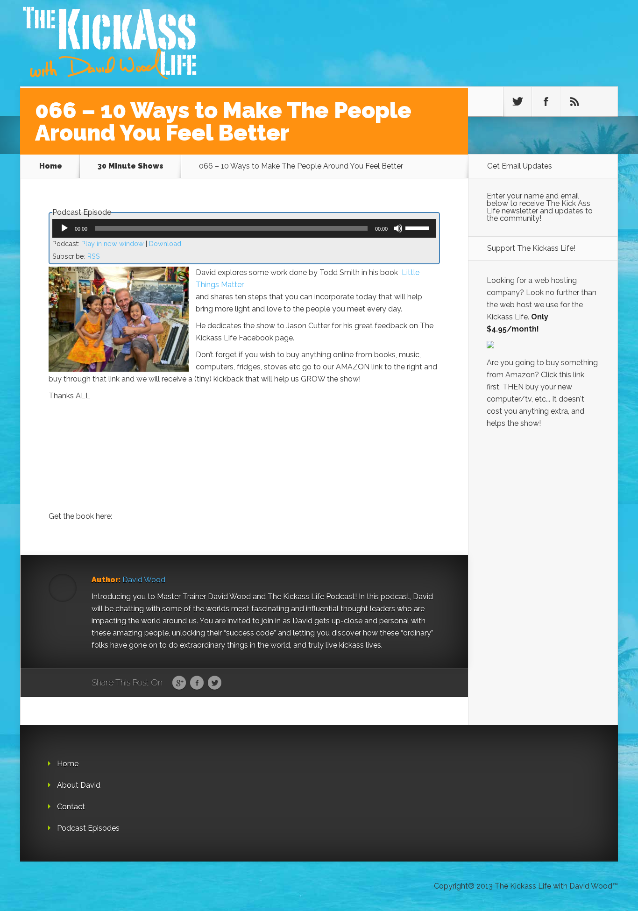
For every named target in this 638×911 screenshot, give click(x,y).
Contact (71, 806)
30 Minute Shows (130, 166)
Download (165, 243)
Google (179, 683)
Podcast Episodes (88, 828)
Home (50, 166)
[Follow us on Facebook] (546, 102)
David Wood (143, 579)
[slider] (418, 227)
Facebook (197, 683)
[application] (244, 228)
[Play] (64, 228)
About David (78, 785)
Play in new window (112, 243)
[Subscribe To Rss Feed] (574, 102)
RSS (93, 256)
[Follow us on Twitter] (517, 102)
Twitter (214, 683)
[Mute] (398, 228)
